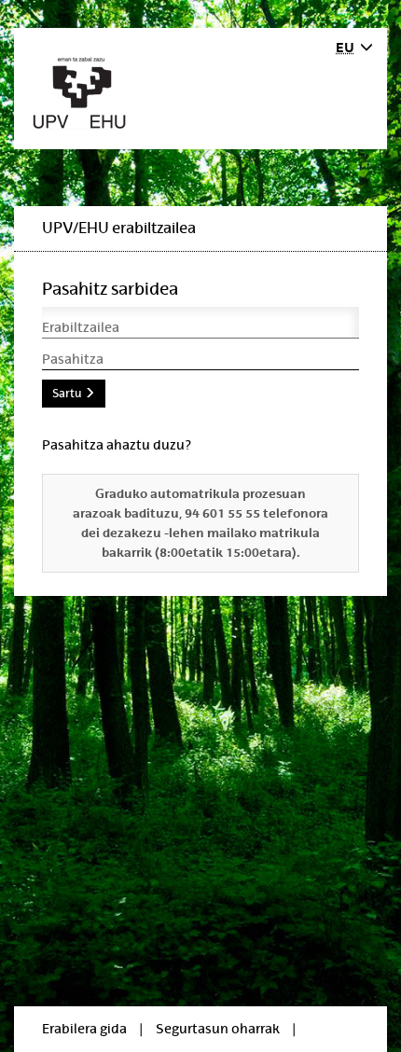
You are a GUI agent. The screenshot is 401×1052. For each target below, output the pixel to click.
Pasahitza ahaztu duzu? (116, 444)
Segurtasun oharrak (218, 1028)
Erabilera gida (84, 1028)
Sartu (68, 393)
